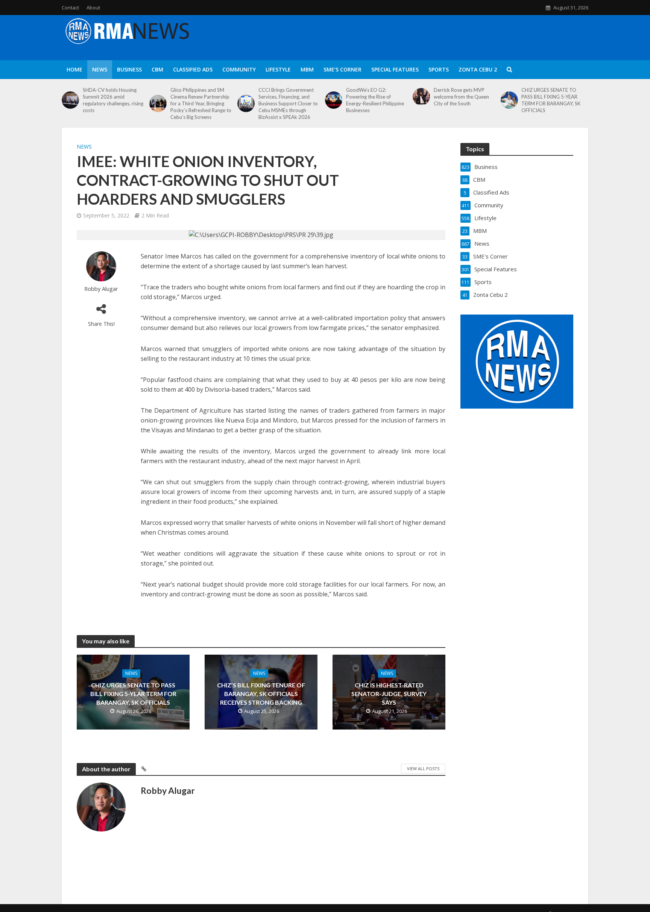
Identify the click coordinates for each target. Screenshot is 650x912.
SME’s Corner (342, 69)
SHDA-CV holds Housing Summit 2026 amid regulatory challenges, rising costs (113, 100)
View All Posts (423, 768)
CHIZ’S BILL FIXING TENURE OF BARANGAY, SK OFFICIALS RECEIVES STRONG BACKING (261, 693)
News (99, 69)
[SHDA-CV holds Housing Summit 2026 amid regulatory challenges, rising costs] (70, 100)
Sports (438, 69)
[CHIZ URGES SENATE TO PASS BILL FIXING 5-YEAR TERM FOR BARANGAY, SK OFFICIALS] (509, 100)
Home (74, 69)
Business (129, 69)
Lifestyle (278, 69)
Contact (70, 7)
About (93, 7)
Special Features (395, 69)
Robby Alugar (101, 288)
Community (239, 69)
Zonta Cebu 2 (478, 69)
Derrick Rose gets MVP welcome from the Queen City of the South (461, 96)
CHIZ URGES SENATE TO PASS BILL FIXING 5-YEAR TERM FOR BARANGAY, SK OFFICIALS (550, 100)
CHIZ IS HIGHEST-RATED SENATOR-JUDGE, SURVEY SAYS (389, 693)
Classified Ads (193, 69)
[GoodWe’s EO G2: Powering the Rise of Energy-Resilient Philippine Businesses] (333, 100)
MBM (307, 69)
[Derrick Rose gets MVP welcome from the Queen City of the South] (421, 96)
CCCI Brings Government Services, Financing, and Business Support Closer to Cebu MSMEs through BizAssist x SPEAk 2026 (288, 103)
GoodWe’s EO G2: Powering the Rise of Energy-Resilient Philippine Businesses (375, 100)
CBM (157, 69)
